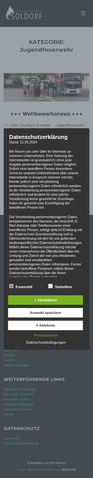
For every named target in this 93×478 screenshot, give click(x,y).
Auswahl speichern (45, 313)
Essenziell (24, 287)
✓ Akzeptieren (45, 300)
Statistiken (63, 287)
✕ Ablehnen (45, 325)
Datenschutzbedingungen (46, 342)
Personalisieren (46, 335)
